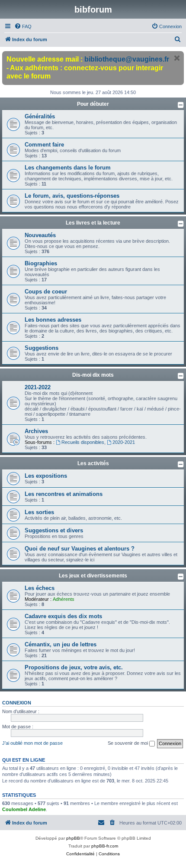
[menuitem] (23, 26)
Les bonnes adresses (53, 319)
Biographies (41, 263)
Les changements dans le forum (68, 167)
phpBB (73, 838)
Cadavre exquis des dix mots (63, 616)
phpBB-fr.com (104, 846)
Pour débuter (93, 104)
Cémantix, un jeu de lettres (60, 644)
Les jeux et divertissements (93, 576)
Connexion (16, 702)
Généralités (40, 116)
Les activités (93, 463)
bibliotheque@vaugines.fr (126, 59)
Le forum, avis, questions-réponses (72, 195)
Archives (36, 431)
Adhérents (63, 599)
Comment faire (44, 144)
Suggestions (41, 348)
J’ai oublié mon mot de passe (32, 743)
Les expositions (46, 476)
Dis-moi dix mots (93, 375)
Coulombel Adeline (24, 809)
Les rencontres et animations (64, 494)
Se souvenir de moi (128, 743)
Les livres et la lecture (93, 223)
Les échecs (40, 588)
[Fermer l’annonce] (177, 58)
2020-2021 (123, 442)
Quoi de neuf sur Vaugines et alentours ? (80, 548)
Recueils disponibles (82, 442)
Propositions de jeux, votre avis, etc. (74, 667)
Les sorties (39, 512)
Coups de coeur (46, 291)
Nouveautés (40, 235)
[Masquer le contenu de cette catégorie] (181, 104)
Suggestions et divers (54, 530)
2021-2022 (38, 387)
